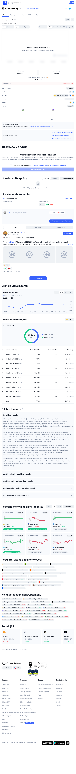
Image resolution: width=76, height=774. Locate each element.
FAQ (39, 695)
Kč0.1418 (13, 610)
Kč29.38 (41, 602)
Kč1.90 (34, 607)
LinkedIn (58, 705)
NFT (3, 719)
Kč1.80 (33, 616)
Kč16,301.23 (14, 607)
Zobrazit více (68, 198)
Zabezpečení (24, 719)
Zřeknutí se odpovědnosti (28, 712)
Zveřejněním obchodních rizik (57, 165)
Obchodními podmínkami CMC (39, 165)
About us (23, 684)
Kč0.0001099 (15, 619)
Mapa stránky (6, 733)
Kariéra (22, 722)
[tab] (17, 27)
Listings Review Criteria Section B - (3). (41, 126)
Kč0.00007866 (57, 616)
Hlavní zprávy (6, 698)
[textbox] (28, 215)
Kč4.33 (36, 610)
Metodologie (24, 716)
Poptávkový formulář (45, 688)
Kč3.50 (58, 610)
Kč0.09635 (42, 619)
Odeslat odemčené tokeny (61, 135)
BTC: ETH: (33, 8)
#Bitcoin (12, 242)
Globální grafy (6, 716)
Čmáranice (5, 729)
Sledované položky (8, 726)
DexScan (5, 709)
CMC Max (5, 695)
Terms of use (24, 688)
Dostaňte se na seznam (45, 684)
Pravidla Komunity (26, 709)
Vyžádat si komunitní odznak (62, 139)
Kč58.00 (17, 613)
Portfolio (5, 722)
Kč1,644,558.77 (36, 599)
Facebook (59, 698)
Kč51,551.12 (14, 604)
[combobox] (42, 26)
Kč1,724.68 (40, 604)
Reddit (58, 702)
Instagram (59, 695)
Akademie (5, 684)
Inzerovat (5, 688)
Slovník (40, 698)
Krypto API (5, 705)
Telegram (59, 691)
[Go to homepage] (10, 9)
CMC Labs (5, 691)
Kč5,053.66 (45, 613)
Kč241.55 (55, 607)
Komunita (59, 688)
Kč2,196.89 (63, 602)
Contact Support (43, 691)
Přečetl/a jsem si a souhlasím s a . (39, 165)
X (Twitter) (59, 684)
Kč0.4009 (16, 602)
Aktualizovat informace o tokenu (63, 132)
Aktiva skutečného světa (10, 712)
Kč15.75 (11, 616)
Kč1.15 (12, 599)
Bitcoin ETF (6, 702)
